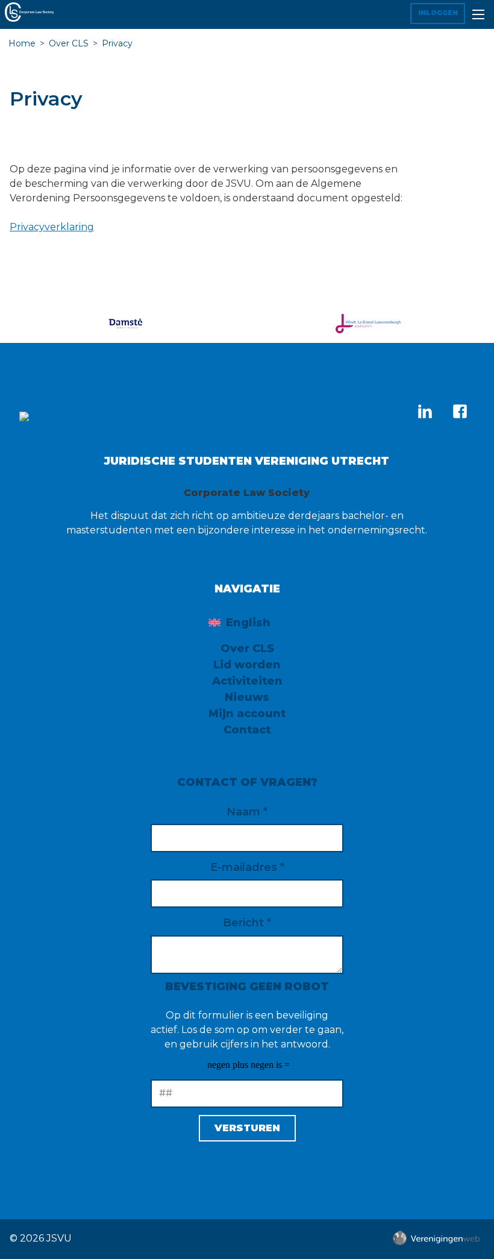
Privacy (117, 43)
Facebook (460, 411)
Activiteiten (247, 681)
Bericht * (247, 922)
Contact (247, 729)
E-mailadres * (247, 867)
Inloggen (438, 13)
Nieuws (247, 697)
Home (22, 43)
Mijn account (247, 713)
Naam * (247, 811)
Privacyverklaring (52, 227)
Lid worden (247, 664)
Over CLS (69, 43)
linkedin (425, 411)
